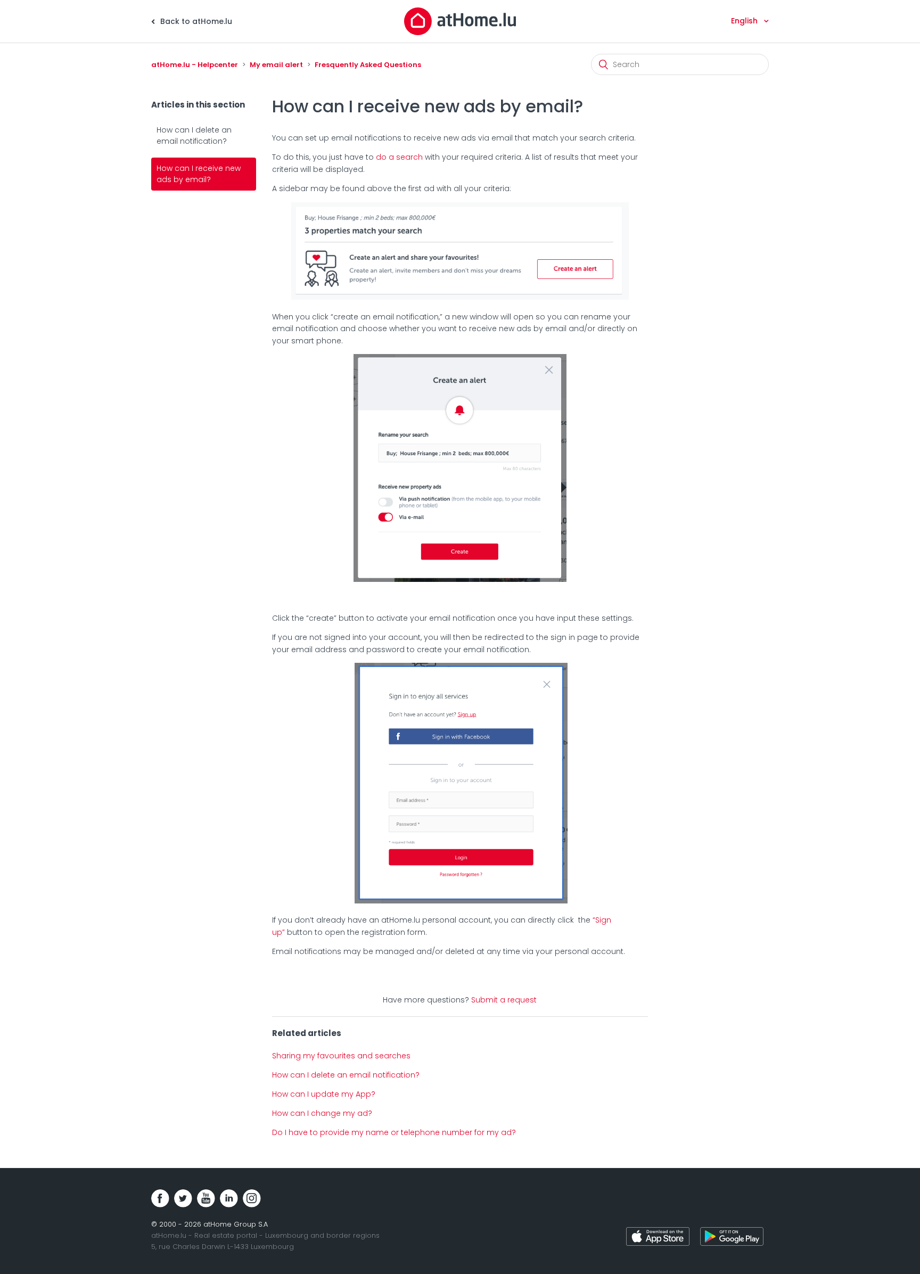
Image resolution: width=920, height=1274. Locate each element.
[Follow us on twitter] (183, 1198)
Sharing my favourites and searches (341, 1055)
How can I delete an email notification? (194, 135)
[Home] (460, 20)
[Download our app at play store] (732, 1238)
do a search (399, 157)
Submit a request (504, 999)
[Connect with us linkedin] (229, 1198)
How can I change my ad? (322, 1113)
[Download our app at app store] (658, 1238)
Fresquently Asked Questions (368, 65)
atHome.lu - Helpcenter (194, 65)
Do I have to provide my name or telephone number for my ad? (394, 1132)
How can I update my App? (323, 1094)
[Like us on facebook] (160, 1198)
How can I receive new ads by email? (199, 174)
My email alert (276, 65)
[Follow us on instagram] (252, 1198)
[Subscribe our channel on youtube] (206, 1198)
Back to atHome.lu (195, 21)
